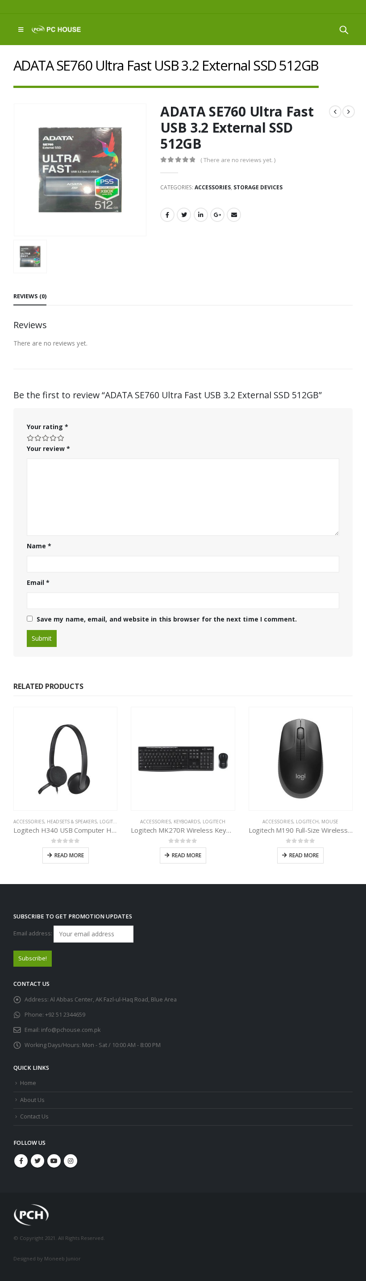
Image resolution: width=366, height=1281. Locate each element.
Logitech (111, 821)
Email (234, 215)
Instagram (70, 1161)
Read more (69, 855)
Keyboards (187, 821)
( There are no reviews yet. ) (237, 160)
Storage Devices (258, 187)
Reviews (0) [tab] (29, 296)
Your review (48, 448)
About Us (32, 1100)
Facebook (167, 215)
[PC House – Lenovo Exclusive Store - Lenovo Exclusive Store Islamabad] (56, 29)
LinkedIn (201, 215)
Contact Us (34, 1116)
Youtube (54, 1161)
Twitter (184, 215)
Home (28, 1083)
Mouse (329, 821)
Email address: (33, 933)
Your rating (47, 426)
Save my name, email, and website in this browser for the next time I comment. (167, 619)
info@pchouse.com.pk (70, 1030)
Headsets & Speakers (72, 821)
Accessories (213, 187)
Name (39, 546)
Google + (217, 215)
